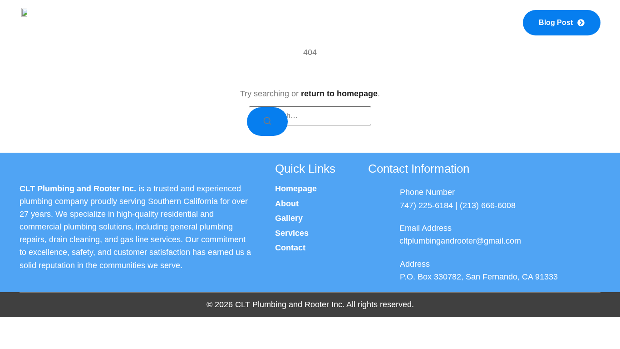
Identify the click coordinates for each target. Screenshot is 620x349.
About (234, 22)
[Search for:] (310, 115)
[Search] (267, 121)
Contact (457, 22)
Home (165, 22)
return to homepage (339, 93)
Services (307, 22)
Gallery (383, 22)
